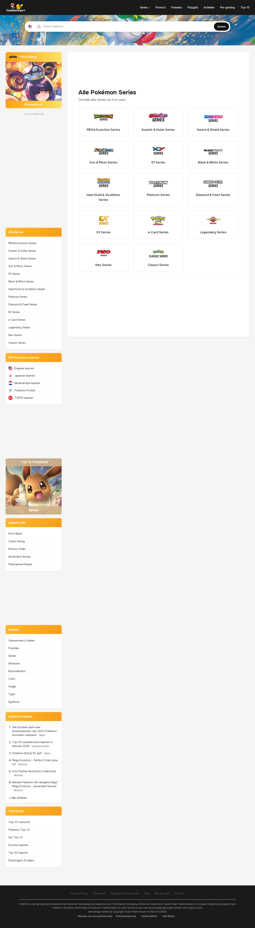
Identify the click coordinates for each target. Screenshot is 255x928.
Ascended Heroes (19, 556)
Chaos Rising (16, 541)
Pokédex (13, 648)
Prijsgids (192, 7)
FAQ (147, 893)
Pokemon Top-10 (19, 829)
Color (11, 678)
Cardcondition (149, 916)
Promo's (161, 7)
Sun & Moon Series (20, 266)
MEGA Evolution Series (22, 243)
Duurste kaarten (18, 845)
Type (11, 694)
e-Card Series (16, 319)
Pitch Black (15, 533)
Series (144, 7)
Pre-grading (227, 7)
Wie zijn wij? (162, 893)
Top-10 (244, 7)
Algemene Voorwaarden (125, 893)
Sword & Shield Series (22, 258)
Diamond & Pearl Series (22, 304)
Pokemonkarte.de (126, 916)
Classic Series (17, 342)
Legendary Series (19, 327)
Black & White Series (21, 281)
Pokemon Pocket (24, 390)
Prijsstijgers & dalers (21, 860)
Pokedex (176, 7)
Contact (179, 893)
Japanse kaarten (24, 375)
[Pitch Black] (34, 80)
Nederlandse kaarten (27, 383)
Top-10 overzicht (19, 822)
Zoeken (221, 26)
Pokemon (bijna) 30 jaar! (27, 753)
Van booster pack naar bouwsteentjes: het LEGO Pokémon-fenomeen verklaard (35, 731)
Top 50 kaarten (18, 852)
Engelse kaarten (24, 368)
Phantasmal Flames (20, 564)
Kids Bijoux (169, 916)
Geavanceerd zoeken (21, 640)
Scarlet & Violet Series (22, 251)
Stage (12, 686)
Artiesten (14, 663)
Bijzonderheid (16, 671)
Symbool (13, 701)
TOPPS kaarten (23, 398)
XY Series (14, 274)
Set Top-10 (15, 837)
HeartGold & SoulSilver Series (26, 289)
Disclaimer (99, 893)
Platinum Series (17, 296)
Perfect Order (17, 549)
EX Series (14, 312)
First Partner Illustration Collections (34, 771)
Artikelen (209, 7)
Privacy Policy (79, 893)
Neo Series (15, 335)
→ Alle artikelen (17, 797)
